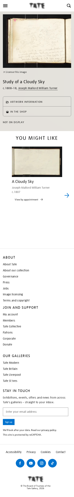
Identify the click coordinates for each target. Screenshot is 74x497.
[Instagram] (41, 463)
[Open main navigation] (14, 6)
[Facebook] (20, 463)
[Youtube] (31, 463)
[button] (68, 5)
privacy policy (48, 430)
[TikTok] (52, 463)
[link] (15, 72)
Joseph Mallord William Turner (38, 88)
